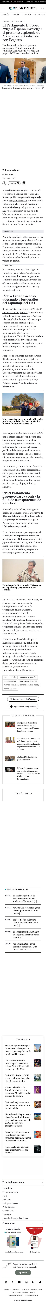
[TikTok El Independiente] (40, 1283)
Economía (26, 14)
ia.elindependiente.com (14, 1252)
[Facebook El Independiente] (12, 1282)
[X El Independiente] (6, 1282)
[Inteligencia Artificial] (13, 1247)
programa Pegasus (18, 200)
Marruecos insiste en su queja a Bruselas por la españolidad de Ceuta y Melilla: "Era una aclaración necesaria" (22, 421)
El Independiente (11, 170)
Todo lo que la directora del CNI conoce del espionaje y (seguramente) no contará (21, 587)
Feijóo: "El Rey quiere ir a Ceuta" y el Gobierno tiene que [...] (25, 922)
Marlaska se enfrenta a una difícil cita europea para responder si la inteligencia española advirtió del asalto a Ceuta (28, 744)
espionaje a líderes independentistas (23, 221)
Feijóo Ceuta (29, 2)
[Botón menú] (3, 8)
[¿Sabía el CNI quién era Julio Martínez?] (10, 759)
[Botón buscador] (42, 8)
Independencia (10, 681)
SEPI (4, 1196)
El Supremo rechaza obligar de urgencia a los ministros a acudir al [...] (26, 934)
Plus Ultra (6, 1199)
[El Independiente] (23, 8)
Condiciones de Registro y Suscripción (23, 1292)
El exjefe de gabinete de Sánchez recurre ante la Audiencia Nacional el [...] (25, 898)
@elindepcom (7, 174)
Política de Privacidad (11, 1289)
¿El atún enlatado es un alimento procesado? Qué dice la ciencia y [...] (25, 946)
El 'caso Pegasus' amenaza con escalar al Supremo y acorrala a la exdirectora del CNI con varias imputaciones (28, 773)
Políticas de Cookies (15, 1295)
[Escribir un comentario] (24, 183)
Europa (5, 22)
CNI (5, 677)
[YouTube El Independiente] (19, 1282)
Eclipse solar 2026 (10, 1192)
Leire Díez (6, 1214)
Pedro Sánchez (10, 689)
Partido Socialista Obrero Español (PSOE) (21, 685)
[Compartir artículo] (4, 183)
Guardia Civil (7, 1211)
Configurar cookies (31, 1295)
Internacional (18, 22)
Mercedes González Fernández (15, 1218)
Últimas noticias (18, 2)
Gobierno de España (28, 677)
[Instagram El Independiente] (26, 1282)
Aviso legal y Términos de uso (32, 1289)
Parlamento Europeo (28, 681)
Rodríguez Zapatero (10, 1203)
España (15, 14)
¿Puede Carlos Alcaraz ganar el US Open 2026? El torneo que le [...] (26, 910)
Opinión (5, 14)
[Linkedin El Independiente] (33, 1282)
